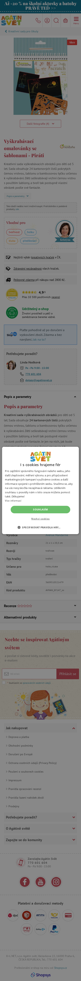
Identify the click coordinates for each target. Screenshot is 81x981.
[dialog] (40, 490)
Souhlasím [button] (40, 509)
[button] (40, 527)
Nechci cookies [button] (40, 518)
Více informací (13, 500)
